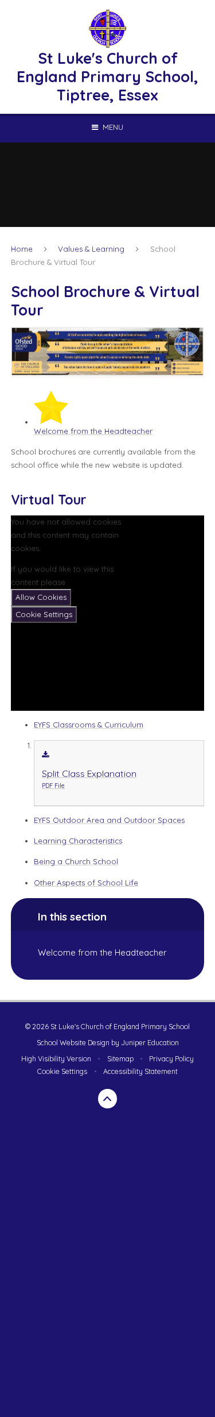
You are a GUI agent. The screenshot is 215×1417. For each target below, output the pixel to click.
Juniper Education (150, 1042)
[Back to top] (108, 1098)
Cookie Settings (43, 614)
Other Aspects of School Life (86, 882)
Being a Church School (76, 861)
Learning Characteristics (78, 840)
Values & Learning (91, 248)
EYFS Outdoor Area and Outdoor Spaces (109, 820)
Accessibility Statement (140, 1071)
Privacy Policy (171, 1058)
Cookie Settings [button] (62, 1071)
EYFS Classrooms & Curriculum (88, 724)
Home (22, 248)
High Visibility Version (56, 1058)
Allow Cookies (41, 597)
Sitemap (120, 1058)
